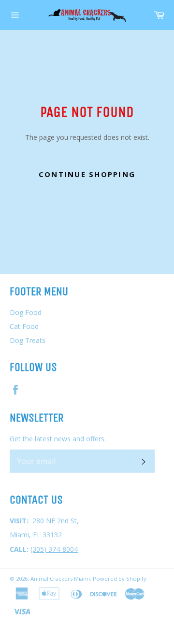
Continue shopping (87, 174)
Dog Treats (27, 340)
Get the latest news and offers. (58, 438)
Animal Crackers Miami (60, 578)
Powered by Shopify (119, 578)
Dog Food (26, 312)
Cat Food (24, 326)
